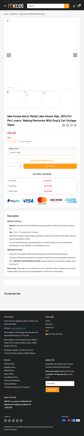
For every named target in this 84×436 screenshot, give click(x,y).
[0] (78, 6)
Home (6, 14)
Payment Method (10, 384)
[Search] (66, 6)
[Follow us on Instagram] (9, 420)
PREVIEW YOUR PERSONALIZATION (42, 160)
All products (14, 14)
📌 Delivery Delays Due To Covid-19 (17, 387)
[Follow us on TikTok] (17, 420)
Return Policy (9, 374)
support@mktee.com (18, 328)
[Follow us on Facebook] (5, 420)
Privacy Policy (9, 364)
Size (9, 137)
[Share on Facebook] (63, 125)
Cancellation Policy (11, 377)
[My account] (74, 6)
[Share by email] (75, 125)
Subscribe (52, 390)
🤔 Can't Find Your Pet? (54, 334)
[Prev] (9, 55)
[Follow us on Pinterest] (13, 420)
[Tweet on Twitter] (71, 125)
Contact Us (49, 328)
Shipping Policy (9, 367)
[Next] (75, 55)
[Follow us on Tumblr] (21, 420)
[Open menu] (5, 6)
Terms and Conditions (12, 380)
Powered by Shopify (10, 429)
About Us (49, 324)
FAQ (47, 331)
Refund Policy (9, 371)
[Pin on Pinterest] (67, 125)
